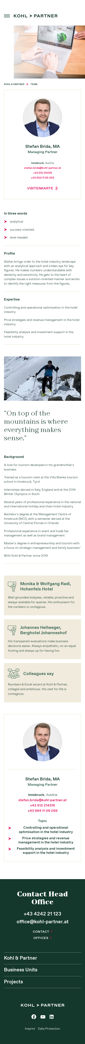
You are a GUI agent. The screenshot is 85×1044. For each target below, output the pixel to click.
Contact (42, 932)
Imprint (30, 1029)
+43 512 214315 (42, 173)
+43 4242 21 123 (42, 914)
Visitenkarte (42, 188)
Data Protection (49, 1029)
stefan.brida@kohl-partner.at (42, 168)
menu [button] (7, 16)
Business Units (20, 970)
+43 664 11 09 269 (42, 178)
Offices (42, 938)
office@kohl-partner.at (43, 922)
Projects (13, 982)
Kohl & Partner (20, 958)
